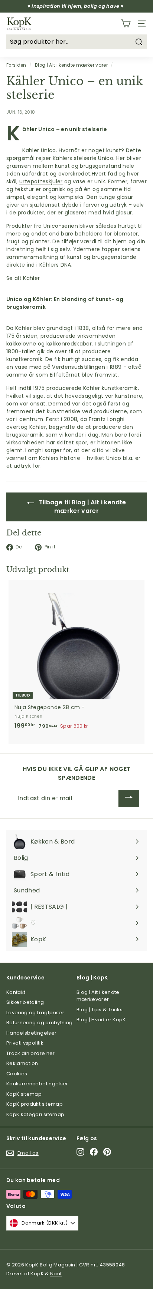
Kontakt (15, 992)
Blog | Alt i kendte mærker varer (71, 65)
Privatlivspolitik (24, 1042)
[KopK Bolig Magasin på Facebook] (94, 1152)
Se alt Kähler (23, 278)
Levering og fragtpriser (35, 1012)
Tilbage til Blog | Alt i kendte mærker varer (81, 506)
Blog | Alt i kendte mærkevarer (98, 996)
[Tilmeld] (128, 798)
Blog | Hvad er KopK (101, 1019)
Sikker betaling (25, 1002)
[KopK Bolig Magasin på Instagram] (80, 1152)
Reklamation (22, 1063)
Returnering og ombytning (39, 1022)
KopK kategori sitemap (35, 1114)
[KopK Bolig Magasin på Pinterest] (107, 1152)
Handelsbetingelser (31, 1032)
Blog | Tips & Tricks (99, 1009)
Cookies (16, 1073)
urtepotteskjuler (41, 181)
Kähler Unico (39, 150)
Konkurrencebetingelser (37, 1083)
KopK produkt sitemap (34, 1104)
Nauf (56, 1273)
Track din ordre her (30, 1053)
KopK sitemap (24, 1094)
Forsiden (16, 65)
